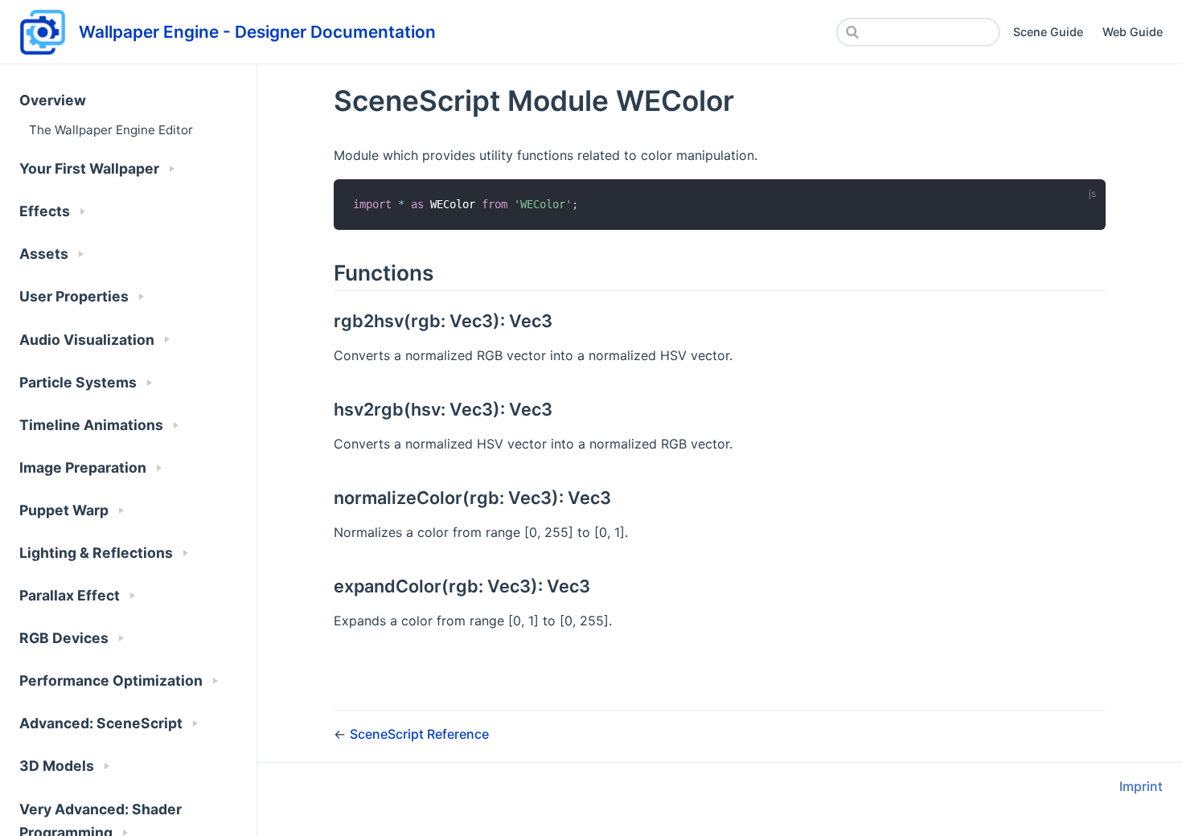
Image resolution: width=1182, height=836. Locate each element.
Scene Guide (1048, 32)
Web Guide (1132, 32)
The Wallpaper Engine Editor (111, 129)
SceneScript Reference (419, 734)
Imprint (1141, 786)
